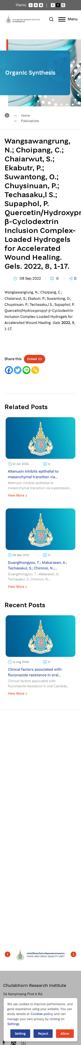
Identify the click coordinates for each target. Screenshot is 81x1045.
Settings (13, 1024)
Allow (65, 1033)
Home (25, 115)
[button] (7, 954)
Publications (30, 120)
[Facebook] (9, 370)
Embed (32, 359)
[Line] (26, 370)
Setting (20, 1033)
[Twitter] (18, 370)
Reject (43, 1033)
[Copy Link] (35, 370)
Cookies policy (42, 1013)
